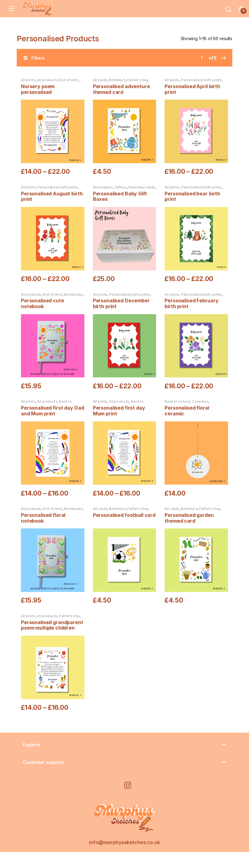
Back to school (177, 401)
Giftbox (121, 187)
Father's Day (137, 80)
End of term (68, 80)
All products (47, 80)
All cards (100, 80)
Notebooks (73, 294)
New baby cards (141, 187)
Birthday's (117, 80)
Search (228, 8)
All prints (28, 80)
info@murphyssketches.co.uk (124, 842)
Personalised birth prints (201, 80)
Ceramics (200, 401)
